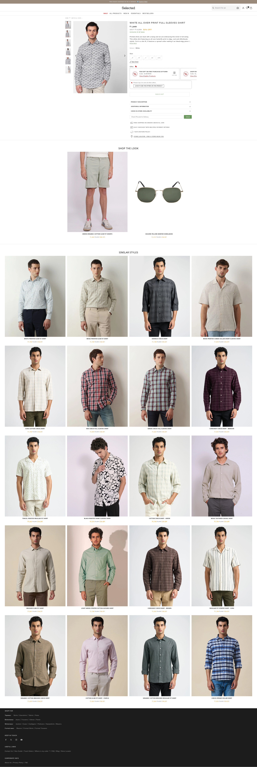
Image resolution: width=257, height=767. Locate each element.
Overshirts (23, 715)
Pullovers (41, 724)
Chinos (32, 719)
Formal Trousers (41, 728)
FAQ (53, 751)
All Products (115, 13)
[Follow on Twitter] (11, 740)
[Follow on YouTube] (21, 740)
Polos (37, 715)
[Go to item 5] (68, 61)
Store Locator (66, 751)
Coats (25, 724)
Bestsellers (148, 13)
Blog (57, 751)
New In (126, 13)
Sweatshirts (50, 724)
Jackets (18, 724)
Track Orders (29, 751)
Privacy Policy (18, 762)
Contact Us (9, 751)
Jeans (18, 719)
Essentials (136, 13)
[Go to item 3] (68, 43)
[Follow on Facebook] (6, 740)
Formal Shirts (28, 728)
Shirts (16, 715)
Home (67, 18)
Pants (38, 719)
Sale (106, 13)
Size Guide (18, 751)
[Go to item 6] (68, 70)
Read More (133, 43)
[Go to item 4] (68, 52)
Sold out (159, 94)
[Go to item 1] (68, 25)
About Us (8, 762)
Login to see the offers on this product (149, 85)
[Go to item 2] (68, 34)
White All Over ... (77, 18)
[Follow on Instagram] (16, 740)
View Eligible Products (147, 76)
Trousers (24, 719)
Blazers (59, 724)
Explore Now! (143, 1)
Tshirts (31, 715)
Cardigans (32, 724)
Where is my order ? (42, 751)
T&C (26, 762)
